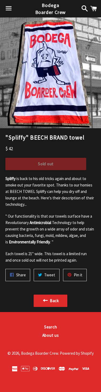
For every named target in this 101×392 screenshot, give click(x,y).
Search (50, 326)
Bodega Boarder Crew (50, 8)
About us (50, 335)
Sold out (46, 163)
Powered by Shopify (77, 353)
